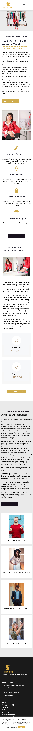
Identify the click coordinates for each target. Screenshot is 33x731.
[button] (10, 101)
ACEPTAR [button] (21, 727)
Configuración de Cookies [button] (10, 727)
